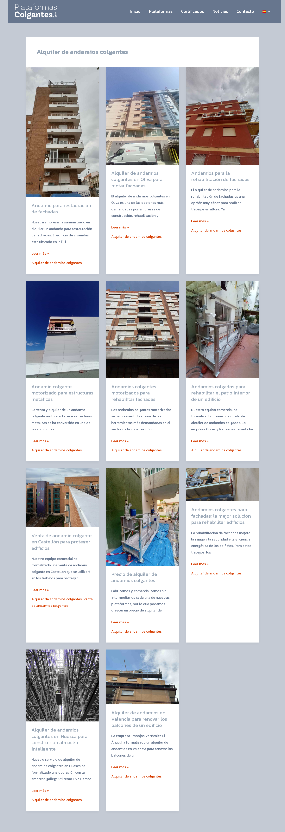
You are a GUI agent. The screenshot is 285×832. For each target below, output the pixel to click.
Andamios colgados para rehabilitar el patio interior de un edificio (220, 393)
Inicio (135, 11)
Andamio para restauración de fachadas (61, 208)
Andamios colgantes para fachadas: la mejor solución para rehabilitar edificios (221, 516)
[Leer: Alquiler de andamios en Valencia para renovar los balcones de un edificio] (142, 676)
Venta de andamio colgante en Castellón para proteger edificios (61, 542)
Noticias (220, 11)
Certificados (192, 11)
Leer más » (40, 253)
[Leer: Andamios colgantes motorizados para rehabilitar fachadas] (142, 329)
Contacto (245, 11)
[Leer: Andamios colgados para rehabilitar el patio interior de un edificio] (222, 329)
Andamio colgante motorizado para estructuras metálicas (62, 393)
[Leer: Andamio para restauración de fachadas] (62, 131)
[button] (268, 11)
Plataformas (161, 11)
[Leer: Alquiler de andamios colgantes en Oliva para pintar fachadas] (142, 115)
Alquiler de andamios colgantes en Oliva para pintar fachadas (136, 179)
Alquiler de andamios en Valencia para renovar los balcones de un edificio (139, 719)
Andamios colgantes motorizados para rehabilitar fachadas (133, 393)
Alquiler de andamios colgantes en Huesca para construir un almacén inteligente (59, 739)
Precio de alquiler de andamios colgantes (134, 577)
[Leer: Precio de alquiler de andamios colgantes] (142, 516)
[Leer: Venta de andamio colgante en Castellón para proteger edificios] (62, 497)
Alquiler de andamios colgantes (56, 262)
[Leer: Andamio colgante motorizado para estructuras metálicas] (62, 329)
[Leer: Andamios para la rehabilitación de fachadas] (222, 115)
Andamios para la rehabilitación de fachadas (220, 176)
